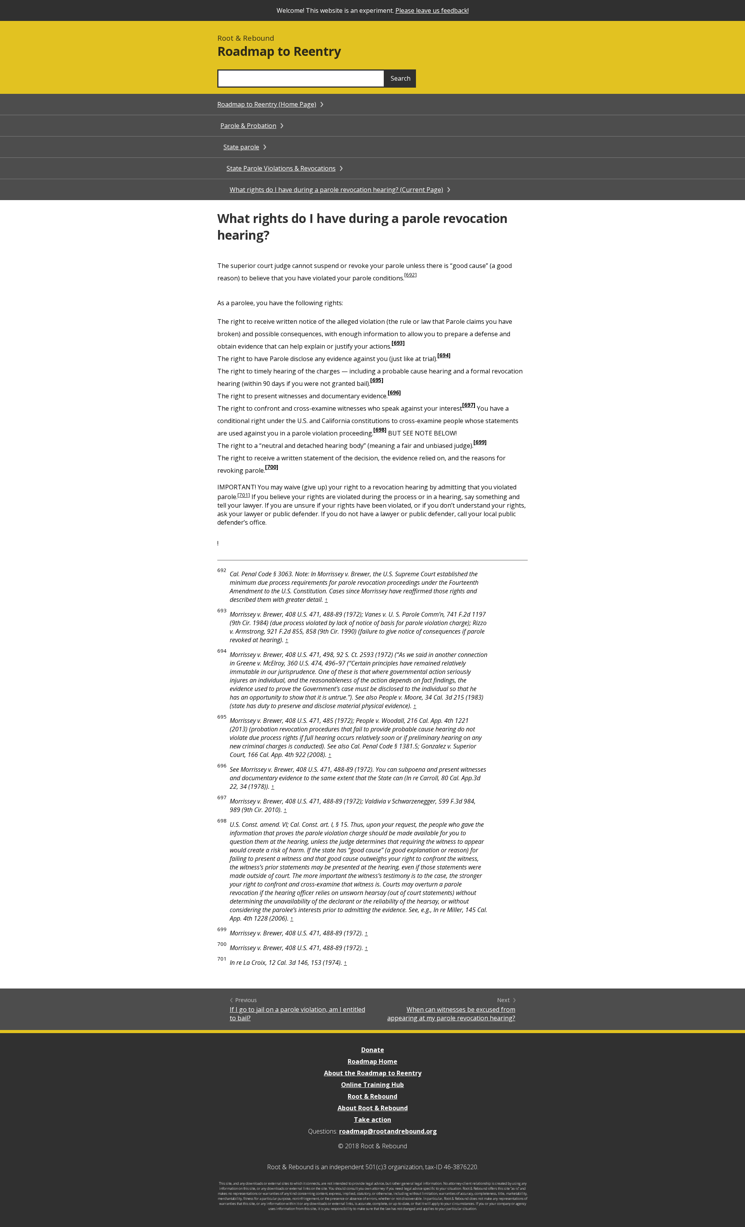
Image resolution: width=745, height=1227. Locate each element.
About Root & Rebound (373, 1108)
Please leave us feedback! (432, 10)
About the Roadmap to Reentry (372, 1073)
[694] (443, 355)
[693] (398, 342)
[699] (480, 442)
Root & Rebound (372, 1096)
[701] (243, 494)
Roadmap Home (372, 1061)
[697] (468, 404)
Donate (372, 1050)
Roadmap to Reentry (279, 51)
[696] (394, 392)
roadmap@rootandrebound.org (388, 1131)
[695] (376, 380)
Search (401, 78)
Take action (372, 1119)
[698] (379, 429)
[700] (271, 466)
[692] (410, 274)
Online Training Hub (372, 1084)
